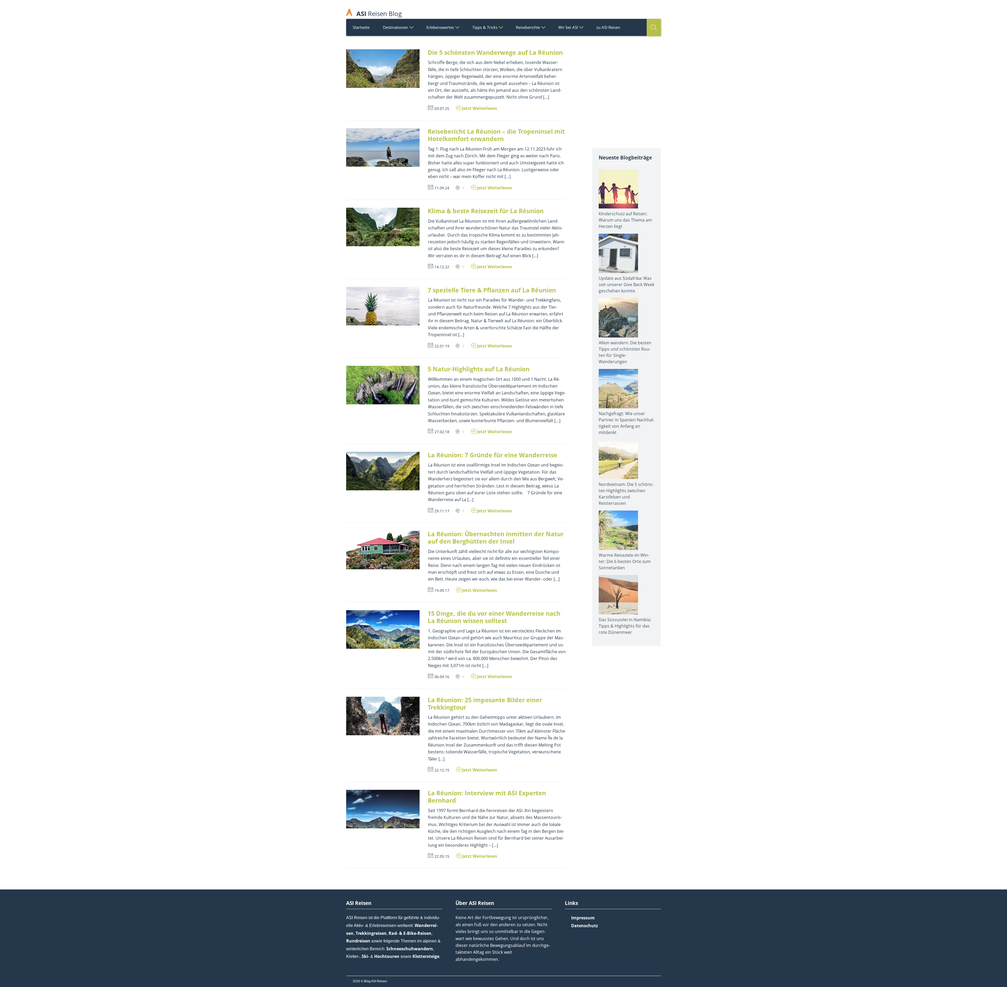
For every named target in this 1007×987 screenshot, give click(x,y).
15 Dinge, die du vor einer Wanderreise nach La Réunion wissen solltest (494, 617)
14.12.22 (442, 266)
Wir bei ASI (568, 27)
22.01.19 (442, 346)
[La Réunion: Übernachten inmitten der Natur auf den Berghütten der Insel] (383, 550)
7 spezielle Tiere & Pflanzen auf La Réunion (492, 290)
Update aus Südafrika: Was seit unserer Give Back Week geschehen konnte (626, 284)
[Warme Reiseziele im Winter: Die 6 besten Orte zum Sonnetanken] (626, 531)
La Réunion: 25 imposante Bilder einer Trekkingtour (485, 703)
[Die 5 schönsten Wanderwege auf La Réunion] (383, 68)
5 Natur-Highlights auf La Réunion (478, 369)
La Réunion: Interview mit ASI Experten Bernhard (487, 796)
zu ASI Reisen (608, 27)
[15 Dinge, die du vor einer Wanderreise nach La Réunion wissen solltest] (383, 629)
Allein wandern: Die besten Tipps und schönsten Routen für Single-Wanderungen (625, 352)
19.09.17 (442, 590)
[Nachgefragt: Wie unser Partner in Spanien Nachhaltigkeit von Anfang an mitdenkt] (626, 389)
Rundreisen (358, 941)
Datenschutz (584, 926)
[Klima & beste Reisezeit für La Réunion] (383, 227)
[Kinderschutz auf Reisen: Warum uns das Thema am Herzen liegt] (626, 190)
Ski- (365, 956)
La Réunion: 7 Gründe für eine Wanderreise (492, 455)
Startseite (361, 27)
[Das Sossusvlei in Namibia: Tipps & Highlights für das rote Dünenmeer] (626, 595)
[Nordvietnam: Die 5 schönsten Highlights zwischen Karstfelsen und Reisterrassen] (626, 460)
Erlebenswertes (440, 27)
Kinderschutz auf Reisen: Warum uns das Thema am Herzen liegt (625, 220)
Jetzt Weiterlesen (479, 108)
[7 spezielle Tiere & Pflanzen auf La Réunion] (383, 306)
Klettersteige (426, 956)
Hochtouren (386, 956)
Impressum (583, 918)
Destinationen (395, 27)
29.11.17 (442, 510)
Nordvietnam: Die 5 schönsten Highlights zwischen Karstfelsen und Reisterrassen (626, 493)
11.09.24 (442, 187)
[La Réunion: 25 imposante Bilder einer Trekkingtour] (383, 716)
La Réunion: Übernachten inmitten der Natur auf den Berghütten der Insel (496, 537)
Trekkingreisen (371, 933)
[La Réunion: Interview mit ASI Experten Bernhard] (383, 809)
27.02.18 (442, 431)
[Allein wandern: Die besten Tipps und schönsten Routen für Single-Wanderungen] (626, 319)
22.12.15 (442, 770)
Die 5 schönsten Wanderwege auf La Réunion (495, 52)
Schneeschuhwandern (409, 949)
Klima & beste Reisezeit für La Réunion (486, 211)
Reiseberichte (528, 27)
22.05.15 (442, 856)
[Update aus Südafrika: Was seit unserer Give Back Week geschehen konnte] (626, 254)
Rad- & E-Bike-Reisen (410, 933)
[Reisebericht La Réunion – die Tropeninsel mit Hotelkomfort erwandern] (383, 147)
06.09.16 (442, 676)
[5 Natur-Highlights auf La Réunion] (383, 385)
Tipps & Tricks (484, 27)
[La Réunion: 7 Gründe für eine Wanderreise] (383, 471)
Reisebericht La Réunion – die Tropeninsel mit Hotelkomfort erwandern (496, 135)
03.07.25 (442, 108)
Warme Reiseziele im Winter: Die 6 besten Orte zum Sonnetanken (625, 561)
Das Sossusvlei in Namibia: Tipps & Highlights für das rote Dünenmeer (625, 626)
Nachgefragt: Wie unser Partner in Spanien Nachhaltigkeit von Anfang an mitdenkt (626, 423)
